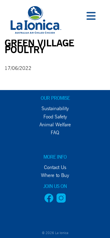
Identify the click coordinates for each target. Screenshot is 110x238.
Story (10, 83)
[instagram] (61, 201)
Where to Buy (22, 124)
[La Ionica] (35, 21)
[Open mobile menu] (91, 17)
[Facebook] (49, 201)
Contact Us (17, 138)
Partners (15, 97)
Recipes (12, 111)
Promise (13, 42)
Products (15, 69)
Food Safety (55, 117)
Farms (10, 55)
